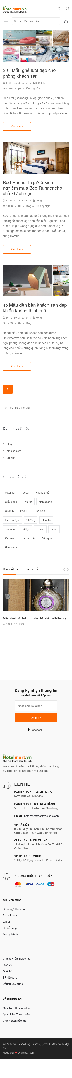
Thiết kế (46, 520)
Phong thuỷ (42, 492)
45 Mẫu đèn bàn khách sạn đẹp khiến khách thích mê (35, 307)
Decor (25, 492)
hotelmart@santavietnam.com (41, 816)
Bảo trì (24, 511)
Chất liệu (8, 971)
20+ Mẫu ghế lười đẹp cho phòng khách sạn (29, 73)
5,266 (9, 88)
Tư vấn (40, 529)
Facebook (37, 730)
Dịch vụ (7, 965)
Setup (54, 529)
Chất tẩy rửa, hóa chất (16, 958)
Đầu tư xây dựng (13, 984)
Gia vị (6, 921)
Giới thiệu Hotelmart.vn (16, 1008)
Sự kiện (10, 458)
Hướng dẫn (28, 538)
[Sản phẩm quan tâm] (67, 21)
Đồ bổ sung (10, 928)
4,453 (9, 323)
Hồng (38, 200)
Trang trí (10, 529)
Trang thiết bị (10, 934)
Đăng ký (36, 717)
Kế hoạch (10, 538)
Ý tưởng (30, 520)
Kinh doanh (45, 502)
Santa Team (27, 1052)
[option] (36, 602)
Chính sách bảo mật (15, 1020)
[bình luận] (19, 88)
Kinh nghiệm (33, 88)
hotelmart (10, 492)
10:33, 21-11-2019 (15, 623)
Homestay (11, 547)
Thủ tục (27, 502)
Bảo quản (47, 538)
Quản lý (9, 511)
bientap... (40, 82)
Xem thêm (17, 126)
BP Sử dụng (10, 977)
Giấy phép (11, 502)
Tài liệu (25, 529)
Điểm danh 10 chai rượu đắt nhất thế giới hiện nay (34, 618)
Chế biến (40, 511)
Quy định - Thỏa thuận (16, 1014)
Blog (28, 206)
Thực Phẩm (10, 915)
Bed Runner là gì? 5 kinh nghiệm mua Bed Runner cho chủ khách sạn (32, 188)
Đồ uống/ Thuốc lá (14, 909)
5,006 (9, 206)
